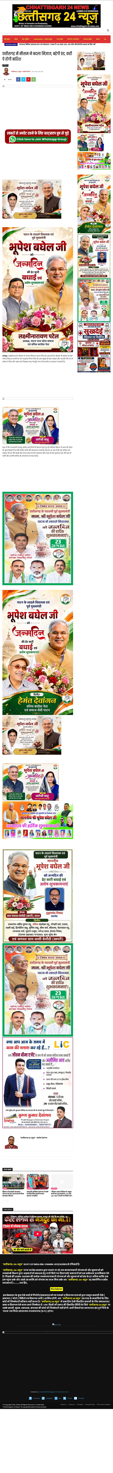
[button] (108, 30)
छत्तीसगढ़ (5, 65)
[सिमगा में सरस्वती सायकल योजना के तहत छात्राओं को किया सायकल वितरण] (13, 1181)
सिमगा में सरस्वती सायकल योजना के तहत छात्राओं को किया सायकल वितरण (13, 1194)
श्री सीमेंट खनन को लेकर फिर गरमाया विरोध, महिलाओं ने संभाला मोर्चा (42, 44)
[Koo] (56, 1398)
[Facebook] (18, 79)
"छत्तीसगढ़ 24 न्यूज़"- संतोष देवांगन (20, 71)
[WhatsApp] (33, 79)
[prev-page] (3, 1201)
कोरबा (5, 1188)
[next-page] (7, 1201)
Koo (60, 1398)
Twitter (69, 1398)
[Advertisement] (37, 163)
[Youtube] (75, 1398)
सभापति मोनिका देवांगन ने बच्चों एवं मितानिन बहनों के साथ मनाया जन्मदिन (37, 1194)
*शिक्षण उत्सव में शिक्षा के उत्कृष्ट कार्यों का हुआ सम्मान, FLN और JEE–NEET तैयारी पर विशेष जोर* (61, 1194)
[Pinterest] (28, 79)
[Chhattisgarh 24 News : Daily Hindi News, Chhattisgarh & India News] (56, 16)
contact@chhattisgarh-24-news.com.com (53, 1392)
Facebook (36, 1398)
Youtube (81, 1398)
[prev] (103, 44)
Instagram (49, 1398)
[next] (107, 44)
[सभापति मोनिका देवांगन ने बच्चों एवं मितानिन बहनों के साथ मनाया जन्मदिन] (38, 1181)
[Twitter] (23, 79)
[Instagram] (43, 1398)
